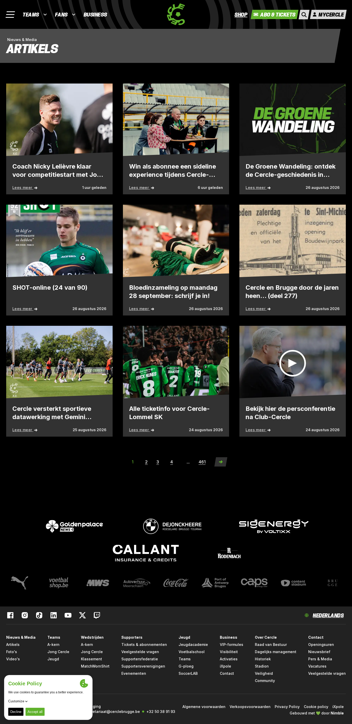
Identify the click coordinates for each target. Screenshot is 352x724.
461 (202, 461)
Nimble (337, 713)
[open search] (304, 14)
